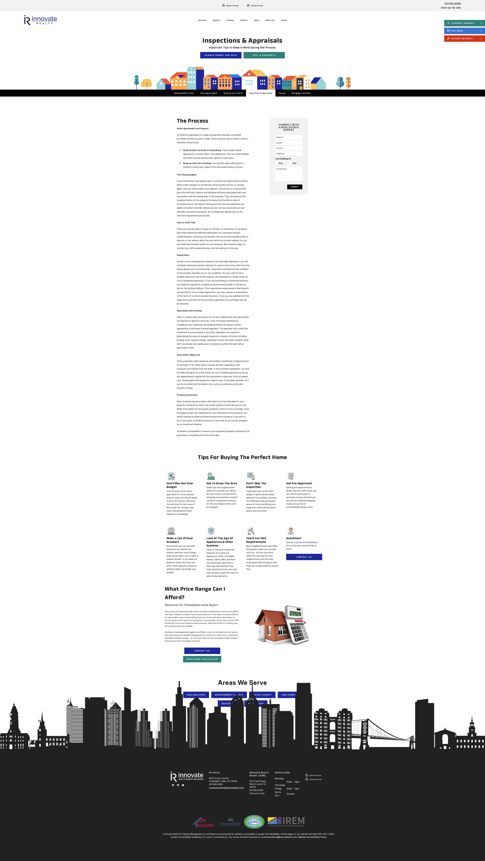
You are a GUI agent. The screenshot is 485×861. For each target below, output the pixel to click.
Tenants (230, 20)
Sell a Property (264, 55)
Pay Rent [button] (457, 31)
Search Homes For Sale (221, 55)
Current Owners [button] (462, 23)
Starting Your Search (233, 93)
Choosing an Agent (208, 93)
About (284, 20)
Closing (282, 93)
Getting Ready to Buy (184, 93)
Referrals (270, 20)
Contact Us (304, 557)
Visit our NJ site (451, 7)
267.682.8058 (452, 3)
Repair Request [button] (462, 38)
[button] (173, 785)
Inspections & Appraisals (260, 93)
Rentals (244, 20)
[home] (40, 20)
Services (202, 20)
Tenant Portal (257, 6)
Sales (256, 20)
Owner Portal (232, 6)
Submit (295, 186)
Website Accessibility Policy (312, 837)
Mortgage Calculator (301, 93)
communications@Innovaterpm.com (226, 787)
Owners (216, 20)
